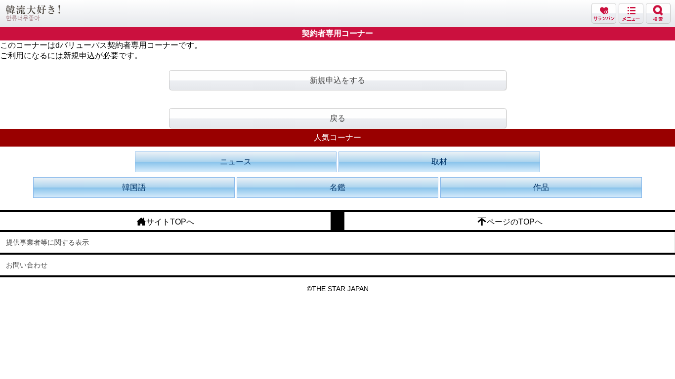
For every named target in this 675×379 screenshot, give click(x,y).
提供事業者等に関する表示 (47, 242)
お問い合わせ (26, 265)
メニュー (631, 13)
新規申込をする (337, 80)
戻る (337, 118)
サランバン (604, 13)
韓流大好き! (33, 13)
